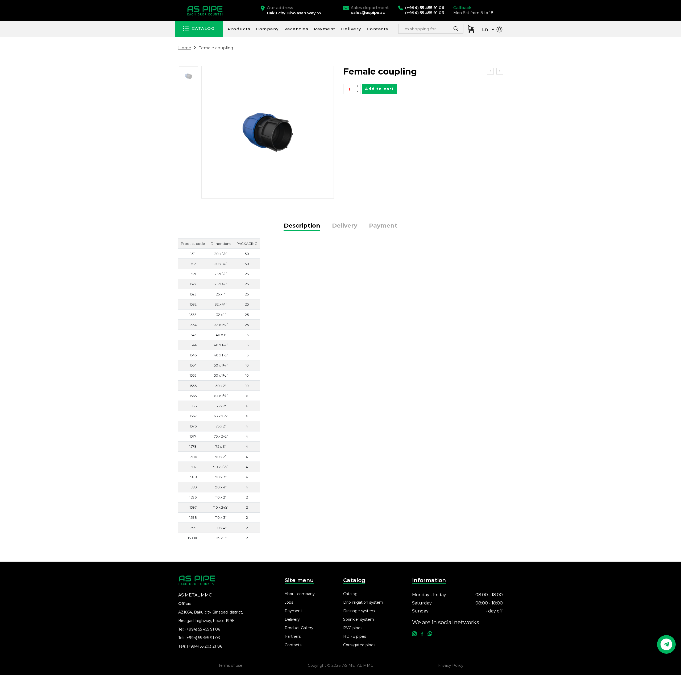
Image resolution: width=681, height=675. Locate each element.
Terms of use (230, 665)
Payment (324, 28)
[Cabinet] (500, 30)
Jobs (289, 602)
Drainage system (359, 610)
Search (443, 30)
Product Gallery (299, 627)
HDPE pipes (354, 636)
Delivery (351, 28)
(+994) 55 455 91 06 (202, 629)
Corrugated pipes (359, 645)
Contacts (377, 28)
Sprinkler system (358, 619)
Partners (293, 636)
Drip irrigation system (363, 602)
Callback (462, 7)
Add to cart (379, 89)
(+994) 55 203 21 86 (204, 646)
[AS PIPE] (205, 10)
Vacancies (296, 28)
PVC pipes (352, 627)
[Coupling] (499, 71)
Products (239, 28)
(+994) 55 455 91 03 (202, 637)
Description (302, 225)
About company (300, 593)
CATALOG (203, 28)
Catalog (350, 593)
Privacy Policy (450, 665)
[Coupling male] (490, 71)
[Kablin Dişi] (188, 76)
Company (267, 28)
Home (184, 47)
